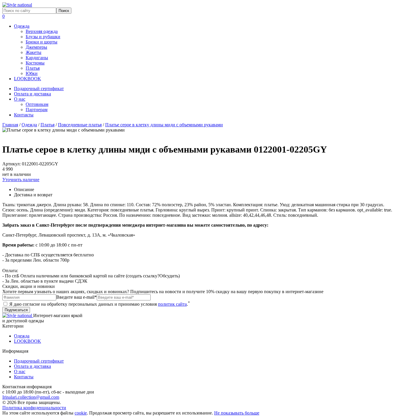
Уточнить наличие (20, 179)
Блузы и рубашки (43, 36)
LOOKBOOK (27, 78)
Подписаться (16, 310)
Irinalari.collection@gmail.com (30, 397)
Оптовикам (37, 104)
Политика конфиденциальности (34, 407)
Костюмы (35, 62)
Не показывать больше (236, 412)
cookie (81, 412)
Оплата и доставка (32, 93)
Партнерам (36, 109)
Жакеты (33, 52)
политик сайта (172, 304)
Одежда (21, 26)
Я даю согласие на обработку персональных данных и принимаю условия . (99, 304)
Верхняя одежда (42, 31)
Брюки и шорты (41, 41)
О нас (19, 99)
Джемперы (36, 47)
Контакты (24, 114)
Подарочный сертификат (39, 88)
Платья (33, 68)
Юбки (32, 73)
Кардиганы (37, 57)
